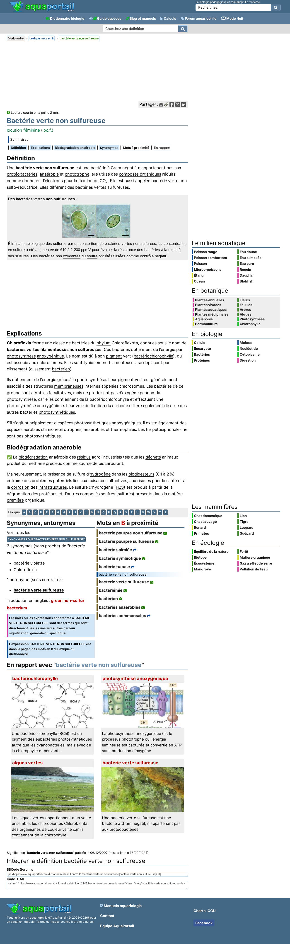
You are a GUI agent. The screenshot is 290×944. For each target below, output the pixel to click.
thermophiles (123, 429)
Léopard (247, 527)
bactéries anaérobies (119, 607)
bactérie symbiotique (120, 558)
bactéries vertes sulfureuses (102, 187)
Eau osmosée (250, 258)
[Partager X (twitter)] (177, 104)
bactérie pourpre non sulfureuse (130, 533)
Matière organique (255, 557)
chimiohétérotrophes (61, 429)
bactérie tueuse (114, 566)
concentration (175, 243)
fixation (85, 180)
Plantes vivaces (208, 305)
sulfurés (125, 493)
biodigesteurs (141, 474)
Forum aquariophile (200, 18)
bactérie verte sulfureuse (39, 590)
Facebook (204, 923)
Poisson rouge (205, 252)
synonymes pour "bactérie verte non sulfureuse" (46, 539)
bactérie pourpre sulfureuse (126, 541)
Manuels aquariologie (123, 905)
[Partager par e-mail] (161, 104)
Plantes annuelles (209, 300)
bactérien (61, 369)
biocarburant (111, 463)
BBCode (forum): (20, 869)
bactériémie (111, 590)
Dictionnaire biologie (67, 18)
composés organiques (140, 174)
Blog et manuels (143, 18)
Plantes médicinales (211, 314)
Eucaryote (202, 348)
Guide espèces (109, 18)
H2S (120, 487)
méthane (36, 463)
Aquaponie (204, 319)
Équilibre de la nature (211, 551)
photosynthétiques (57, 412)
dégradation (18, 493)
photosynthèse (21, 356)
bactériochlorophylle (153, 356)
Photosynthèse (252, 319)
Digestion (248, 360)
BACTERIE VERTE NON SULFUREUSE (57, 644)
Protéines (202, 360)
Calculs (170, 18)
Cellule (199, 342)
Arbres (245, 309)
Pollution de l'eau (254, 569)
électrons (54, 180)
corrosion (20, 487)
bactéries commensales (122, 615)
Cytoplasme (250, 354)
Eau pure (247, 263)
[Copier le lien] (166, 104)
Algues (245, 314)
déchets (153, 457)
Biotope (200, 557)
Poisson (200, 263)
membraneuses (68, 386)
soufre (92, 256)
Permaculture (206, 324)
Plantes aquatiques (211, 309)
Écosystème (204, 563)
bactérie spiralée (115, 549)
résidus (84, 457)
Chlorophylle (250, 324)
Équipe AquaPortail (117, 926)
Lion (243, 516)
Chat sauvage (205, 521)
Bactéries (202, 354)
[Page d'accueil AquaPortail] (42, 11)
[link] (42, 6)
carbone (120, 405)
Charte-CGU (204, 910)
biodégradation (33, 457)
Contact (107, 915)
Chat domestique (208, 516)
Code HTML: (16, 879)
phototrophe (77, 174)
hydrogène (100, 474)
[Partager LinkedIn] (183, 104)
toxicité (174, 250)
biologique (36, 243)
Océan (199, 281)
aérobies (39, 392)
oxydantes (71, 256)
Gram (116, 167)
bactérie (98, 167)
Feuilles (246, 305)
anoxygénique (50, 356)
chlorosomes (49, 362)
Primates (201, 533)
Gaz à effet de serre (256, 563)
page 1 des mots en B (37, 649)
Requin (245, 269)
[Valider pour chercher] (275, 7)
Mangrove (202, 569)
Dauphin (246, 275)
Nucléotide (249, 348)
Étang (199, 275)
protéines (48, 493)
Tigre (244, 521)
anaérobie (49, 174)
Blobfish (246, 281)
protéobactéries (22, 174)
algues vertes (27, 762)
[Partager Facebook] (171, 104)
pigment (114, 356)
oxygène (130, 392)
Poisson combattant (210, 258)
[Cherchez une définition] (183, 28)
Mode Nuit (234, 18)
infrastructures (53, 487)
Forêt (244, 551)
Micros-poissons (207, 269)
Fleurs (245, 300)
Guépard (247, 533)
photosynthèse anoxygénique (35, 405)
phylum (104, 342)
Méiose (246, 342)
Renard (200, 527)
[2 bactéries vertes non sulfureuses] (97, 221)
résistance (127, 250)
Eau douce (248, 252)
